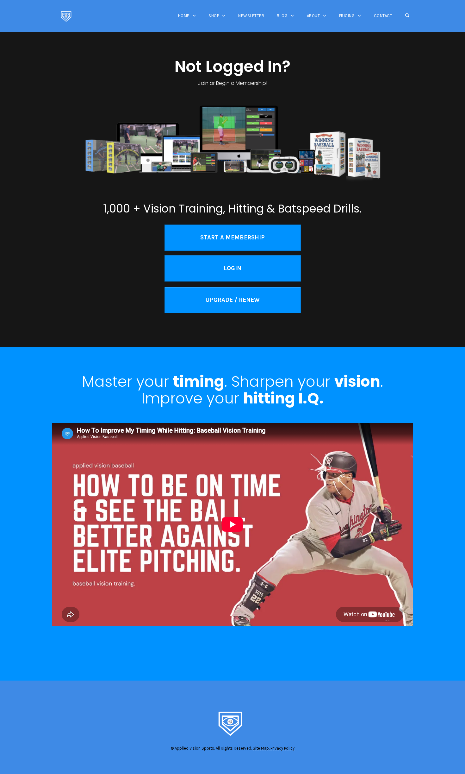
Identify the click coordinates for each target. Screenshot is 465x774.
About (313, 15)
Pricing (347, 15)
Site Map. (261, 748)
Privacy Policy (282, 748)
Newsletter (251, 15)
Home (183, 15)
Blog (282, 15)
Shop (213, 15)
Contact (383, 15)
